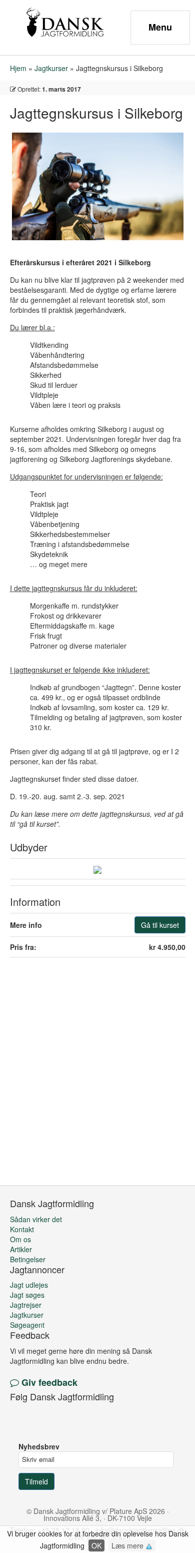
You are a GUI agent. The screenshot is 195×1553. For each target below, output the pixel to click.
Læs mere (129, 1545)
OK (97, 1545)
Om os (20, 1239)
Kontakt (22, 1229)
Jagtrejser (26, 1305)
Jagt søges (27, 1295)
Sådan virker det (36, 1219)
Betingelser (28, 1259)
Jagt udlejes (29, 1285)
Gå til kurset (160, 925)
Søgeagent (27, 1325)
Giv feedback (48, 1382)
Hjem (18, 68)
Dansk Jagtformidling (65, 23)
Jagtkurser (51, 68)
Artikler (21, 1249)
